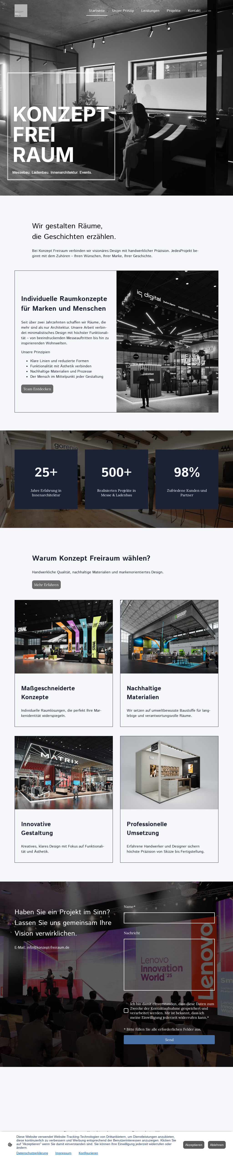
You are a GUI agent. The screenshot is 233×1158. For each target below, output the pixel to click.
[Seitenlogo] (21, 10)
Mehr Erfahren (46, 584)
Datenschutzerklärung (32, 1153)
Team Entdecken (37, 389)
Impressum (63, 1153)
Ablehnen (217, 1145)
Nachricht (132, 933)
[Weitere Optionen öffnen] (209, 10)
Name (129, 906)
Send (169, 1039)
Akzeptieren (193, 1145)
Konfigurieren (88, 1153)
